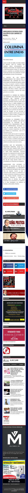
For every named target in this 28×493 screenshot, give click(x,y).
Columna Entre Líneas (7, 39)
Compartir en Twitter (10, 193)
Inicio (15, 256)
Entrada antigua (21, 256)
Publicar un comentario (10, 253)
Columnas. (14, 39)
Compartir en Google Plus (12, 198)
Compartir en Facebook (11, 189)
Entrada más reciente (8, 256)
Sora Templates (12, 488)
